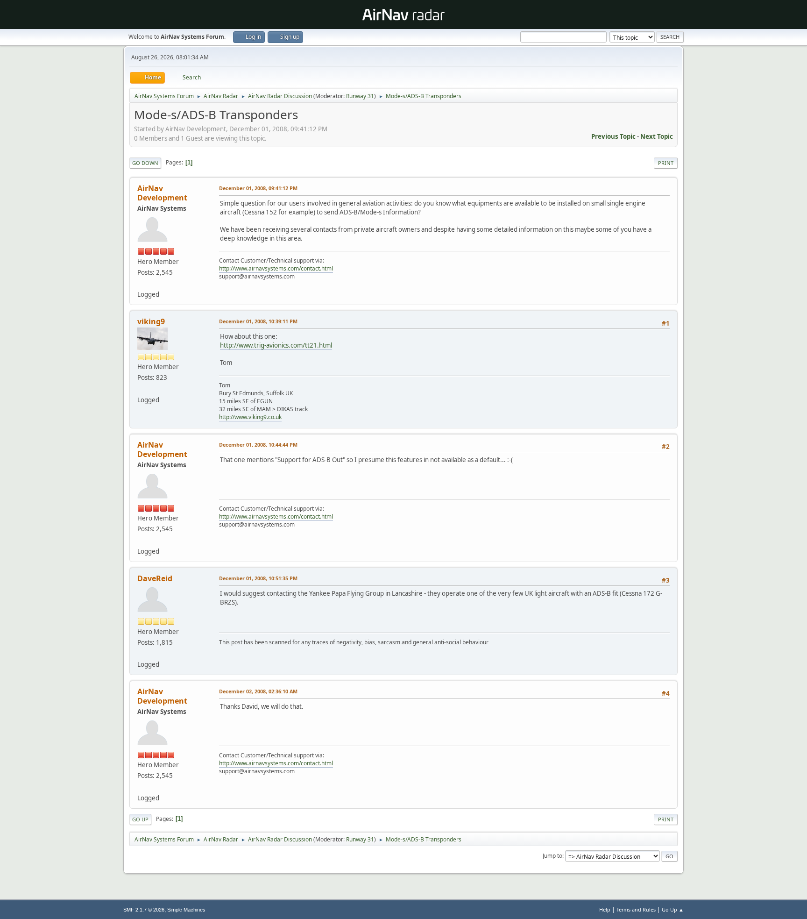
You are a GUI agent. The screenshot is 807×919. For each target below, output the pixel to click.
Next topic (656, 136)
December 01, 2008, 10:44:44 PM (258, 444)
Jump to (552, 856)
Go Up (140, 819)
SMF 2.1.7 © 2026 (143, 909)
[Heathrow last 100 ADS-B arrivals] (141, 653)
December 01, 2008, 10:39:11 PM (258, 321)
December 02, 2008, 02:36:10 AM (258, 691)
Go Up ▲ (673, 909)
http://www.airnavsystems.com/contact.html (276, 268)
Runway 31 (360, 96)
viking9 (151, 321)
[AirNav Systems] (141, 283)
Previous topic (613, 136)
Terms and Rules (636, 909)
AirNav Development (162, 193)
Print (665, 162)
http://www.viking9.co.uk (250, 417)
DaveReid (154, 578)
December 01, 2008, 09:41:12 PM (258, 188)
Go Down (145, 162)
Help (604, 909)
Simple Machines (186, 909)
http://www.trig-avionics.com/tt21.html (276, 345)
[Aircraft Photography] (141, 388)
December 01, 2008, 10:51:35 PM (258, 578)
